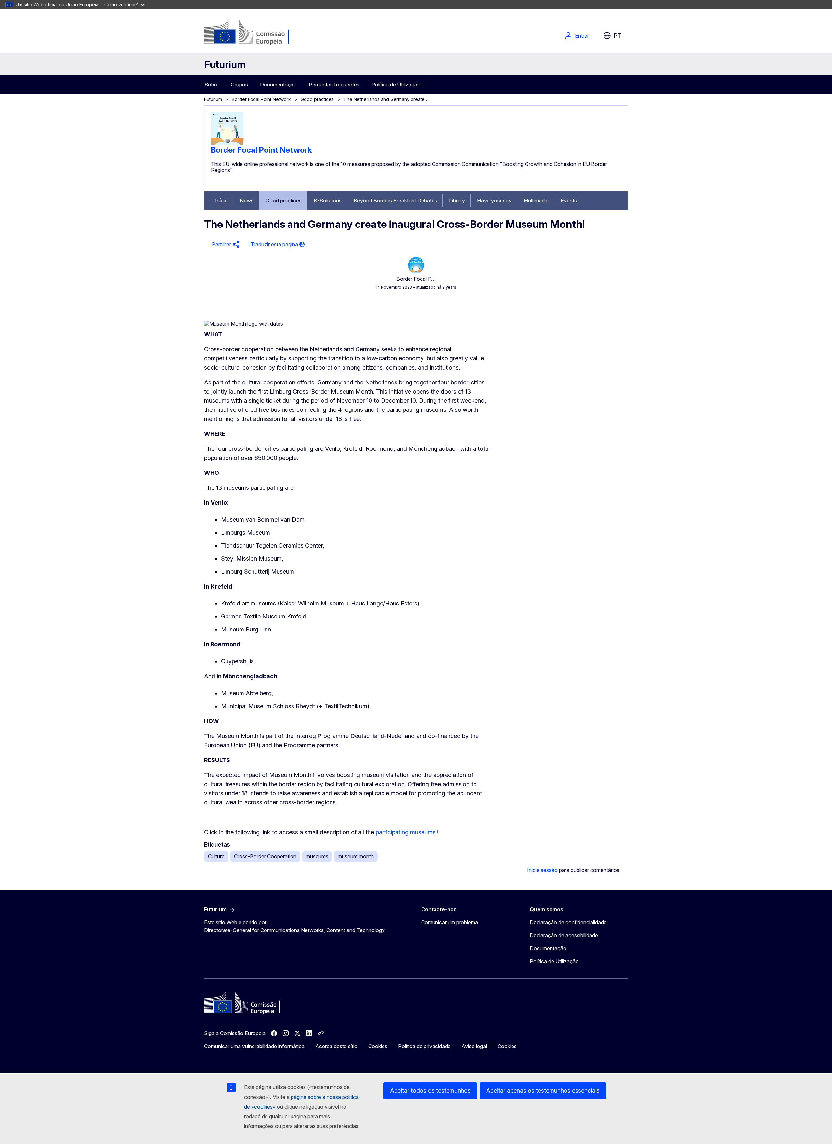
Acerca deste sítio (336, 1046)
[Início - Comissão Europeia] (256, 33)
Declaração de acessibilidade (564, 935)
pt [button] (617, 35)
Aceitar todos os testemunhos (430, 1090)
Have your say (494, 200)
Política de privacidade (424, 1046)
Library (457, 200)
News (247, 200)
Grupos (239, 84)
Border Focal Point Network (261, 99)
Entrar (582, 35)
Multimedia (536, 200)
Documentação (278, 84)
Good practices (317, 99)
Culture (216, 856)
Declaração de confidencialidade (568, 922)
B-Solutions (328, 200)
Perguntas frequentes (334, 84)
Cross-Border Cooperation (265, 856)
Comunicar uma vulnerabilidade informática (254, 1046)
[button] (224, 244)
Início (221, 200)
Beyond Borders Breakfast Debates (395, 200)
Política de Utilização (396, 84)
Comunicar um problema (449, 922)
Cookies (377, 1046)
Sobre (211, 84)
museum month (356, 856)
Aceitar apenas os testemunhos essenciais (543, 1090)
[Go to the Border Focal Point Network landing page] (227, 142)
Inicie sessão (542, 870)
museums (317, 856)
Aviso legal (474, 1046)
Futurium (225, 64)
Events (569, 200)
